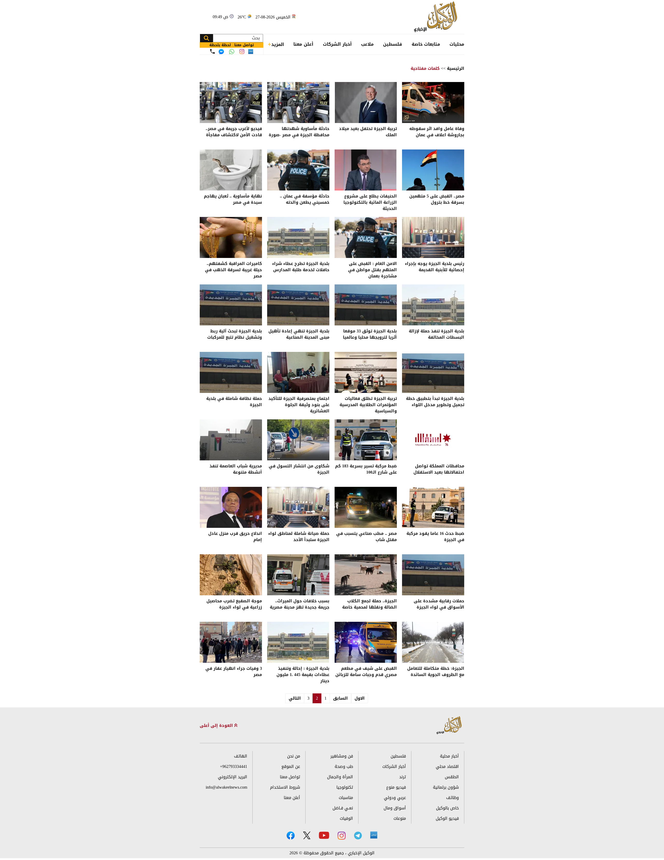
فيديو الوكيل (447, 818)
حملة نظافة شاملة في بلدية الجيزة (234, 402)
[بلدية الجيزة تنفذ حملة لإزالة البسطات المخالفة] (433, 304)
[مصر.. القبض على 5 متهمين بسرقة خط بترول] (433, 169)
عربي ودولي (395, 798)
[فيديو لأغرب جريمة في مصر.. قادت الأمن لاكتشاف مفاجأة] (231, 102)
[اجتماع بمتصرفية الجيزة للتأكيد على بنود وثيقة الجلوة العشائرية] (298, 372)
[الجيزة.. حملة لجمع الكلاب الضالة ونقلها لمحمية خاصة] (366, 574)
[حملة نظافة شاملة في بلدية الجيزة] (231, 372)
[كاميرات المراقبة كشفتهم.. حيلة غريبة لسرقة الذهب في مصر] (231, 237)
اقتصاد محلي (447, 766)
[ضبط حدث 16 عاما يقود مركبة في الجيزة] (433, 507)
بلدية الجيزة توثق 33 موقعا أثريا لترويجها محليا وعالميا (370, 334)
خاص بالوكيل (447, 808)
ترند (402, 777)
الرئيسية (455, 68)
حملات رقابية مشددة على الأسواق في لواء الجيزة (439, 604)
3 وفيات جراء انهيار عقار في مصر (233, 672)
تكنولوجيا (344, 787)
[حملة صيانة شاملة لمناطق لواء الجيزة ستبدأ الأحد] (298, 507)
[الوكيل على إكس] (306, 835)
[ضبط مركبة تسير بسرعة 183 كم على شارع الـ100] (366, 439)
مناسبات (346, 798)
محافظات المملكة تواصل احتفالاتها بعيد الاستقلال (438, 469)
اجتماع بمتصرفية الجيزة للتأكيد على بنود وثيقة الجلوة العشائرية (298, 404)
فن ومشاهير (341, 756)
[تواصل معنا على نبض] (250, 51)
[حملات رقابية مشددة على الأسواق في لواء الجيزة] (433, 574)
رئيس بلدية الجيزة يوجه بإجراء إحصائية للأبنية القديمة (434, 267)
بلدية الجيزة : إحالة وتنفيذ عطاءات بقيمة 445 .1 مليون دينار (302, 674)
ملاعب (367, 44)
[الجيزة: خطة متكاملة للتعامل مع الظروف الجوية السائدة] (433, 642)
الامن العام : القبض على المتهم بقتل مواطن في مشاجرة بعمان (372, 270)
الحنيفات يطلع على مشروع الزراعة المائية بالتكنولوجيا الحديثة (370, 202)
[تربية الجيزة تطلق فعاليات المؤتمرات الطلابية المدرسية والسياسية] (366, 372)
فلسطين (392, 44)
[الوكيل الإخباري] (437, 17)
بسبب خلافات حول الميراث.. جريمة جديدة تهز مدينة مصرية (299, 604)
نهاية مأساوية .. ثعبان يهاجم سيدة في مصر (233, 199)
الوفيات (346, 818)
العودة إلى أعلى (217, 725)
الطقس (452, 777)
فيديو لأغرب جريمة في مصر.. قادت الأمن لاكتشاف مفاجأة (234, 132)
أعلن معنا (303, 44)
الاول (360, 698)
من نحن (293, 756)
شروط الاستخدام (285, 787)
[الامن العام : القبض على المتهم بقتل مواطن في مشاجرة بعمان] (366, 237)
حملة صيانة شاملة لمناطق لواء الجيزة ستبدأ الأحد (298, 537)
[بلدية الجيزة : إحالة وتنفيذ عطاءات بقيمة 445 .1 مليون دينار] (298, 642)
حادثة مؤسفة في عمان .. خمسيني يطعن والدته (304, 199)
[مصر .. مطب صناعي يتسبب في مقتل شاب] (366, 507)
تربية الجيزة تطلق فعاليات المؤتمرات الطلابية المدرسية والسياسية (368, 404)
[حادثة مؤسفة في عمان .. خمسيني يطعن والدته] (298, 169)
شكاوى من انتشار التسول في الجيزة (299, 469)
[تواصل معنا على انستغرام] (241, 51)
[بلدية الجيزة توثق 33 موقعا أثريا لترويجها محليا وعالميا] (366, 304)
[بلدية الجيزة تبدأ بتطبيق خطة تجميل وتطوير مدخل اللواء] (433, 372)
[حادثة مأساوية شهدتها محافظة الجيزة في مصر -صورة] (298, 102)
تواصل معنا (290, 777)
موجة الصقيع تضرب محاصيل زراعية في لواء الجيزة (234, 604)
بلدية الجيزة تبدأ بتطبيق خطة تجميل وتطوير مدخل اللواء (435, 402)
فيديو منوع (396, 787)
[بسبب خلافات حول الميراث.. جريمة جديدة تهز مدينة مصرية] (298, 574)
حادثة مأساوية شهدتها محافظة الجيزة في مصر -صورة (299, 132)
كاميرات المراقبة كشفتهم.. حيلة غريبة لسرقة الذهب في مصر (233, 270)
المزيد (277, 44)
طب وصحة (344, 766)
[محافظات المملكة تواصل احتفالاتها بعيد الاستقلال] (433, 439)
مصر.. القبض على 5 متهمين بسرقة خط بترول (436, 199)
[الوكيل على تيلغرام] (358, 835)
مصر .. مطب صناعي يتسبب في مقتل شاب (366, 537)
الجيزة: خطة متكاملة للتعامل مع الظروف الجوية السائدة (435, 672)
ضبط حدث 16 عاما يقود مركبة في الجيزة (435, 537)
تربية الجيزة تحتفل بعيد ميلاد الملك (368, 132)
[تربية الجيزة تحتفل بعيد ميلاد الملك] (366, 102)
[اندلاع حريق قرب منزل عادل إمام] (231, 507)
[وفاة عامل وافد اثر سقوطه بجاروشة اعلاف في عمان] (433, 102)
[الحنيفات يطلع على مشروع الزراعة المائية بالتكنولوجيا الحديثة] (366, 169)
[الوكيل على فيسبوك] (291, 835)
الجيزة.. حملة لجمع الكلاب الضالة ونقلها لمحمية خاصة (369, 604)
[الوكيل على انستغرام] (341, 835)
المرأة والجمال (340, 777)
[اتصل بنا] (212, 51)
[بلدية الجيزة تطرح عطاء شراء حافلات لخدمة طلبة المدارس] (298, 237)
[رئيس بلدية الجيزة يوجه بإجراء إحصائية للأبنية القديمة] (433, 237)
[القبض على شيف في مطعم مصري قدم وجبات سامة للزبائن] (366, 642)
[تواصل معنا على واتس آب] (231, 51)
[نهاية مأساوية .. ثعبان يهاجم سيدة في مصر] (231, 169)
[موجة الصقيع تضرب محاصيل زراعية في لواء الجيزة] (231, 574)
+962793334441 (233, 766)
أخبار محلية (449, 756)
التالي (295, 698)
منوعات (399, 818)
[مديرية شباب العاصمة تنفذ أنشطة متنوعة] (231, 439)
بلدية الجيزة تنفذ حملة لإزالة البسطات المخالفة (436, 334)
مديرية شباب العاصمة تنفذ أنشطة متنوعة (236, 469)
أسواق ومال (395, 808)
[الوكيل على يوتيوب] (324, 835)
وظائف (452, 798)
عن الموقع (290, 766)
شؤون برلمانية (446, 787)
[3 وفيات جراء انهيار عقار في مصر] (231, 642)
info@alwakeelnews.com (226, 787)
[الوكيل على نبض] (373, 835)
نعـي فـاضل (343, 808)
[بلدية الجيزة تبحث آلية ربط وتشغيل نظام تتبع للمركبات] (231, 304)
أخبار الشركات (337, 44)
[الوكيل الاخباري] (449, 725)
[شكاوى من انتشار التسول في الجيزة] (298, 439)
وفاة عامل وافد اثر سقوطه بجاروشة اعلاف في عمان (436, 132)
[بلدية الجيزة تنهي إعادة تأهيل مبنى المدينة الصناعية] (298, 304)
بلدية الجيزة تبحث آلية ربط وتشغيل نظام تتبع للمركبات (234, 334)
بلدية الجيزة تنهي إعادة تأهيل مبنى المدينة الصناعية (298, 334)
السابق (340, 698)
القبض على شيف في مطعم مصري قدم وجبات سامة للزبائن (366, 672)
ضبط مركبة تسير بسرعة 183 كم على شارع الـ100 (366, 469)
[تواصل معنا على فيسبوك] (221, 51)
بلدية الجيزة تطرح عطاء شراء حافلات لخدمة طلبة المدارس (300, 267)
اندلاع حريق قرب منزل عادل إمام (235, 537)
